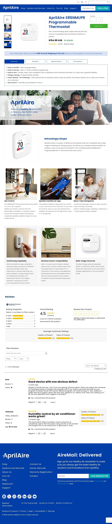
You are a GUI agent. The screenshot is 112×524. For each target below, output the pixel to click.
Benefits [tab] (35, 61)
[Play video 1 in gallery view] (7, 44)
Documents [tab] (78, 61)
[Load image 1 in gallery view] (7, 19)
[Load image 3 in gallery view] (7, 36)
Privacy (23, 511)
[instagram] (14, 496)
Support (73, 8)
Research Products (10, 511)
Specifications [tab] (56, 61)
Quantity (92, 16)
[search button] (108, 2)
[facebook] (4, 496)
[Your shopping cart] (82, 2)
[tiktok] (19, 496)
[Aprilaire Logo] (15, 456)
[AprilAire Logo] (10, 8)
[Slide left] (8, 13)
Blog (66, 8)
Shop (23, 8)
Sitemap (51, 511)
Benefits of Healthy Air (64, 503)
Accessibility (40, 511)
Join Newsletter (99, 476)
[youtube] (35, 496)
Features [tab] (14, 61)
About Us (51, 8)
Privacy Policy (98, 481)
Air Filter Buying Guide (29, 503)
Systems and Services (36, 8)
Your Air (59, 8)
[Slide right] (8, 51)
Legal (31, 511)
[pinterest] (29, 496)
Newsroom (7, 483)
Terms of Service (63, 484)
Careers (34, 476)
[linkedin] (24, 496)
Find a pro (102, 8)
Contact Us (35, 464)
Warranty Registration (41, 472)
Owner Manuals (38, 468)
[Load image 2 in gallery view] (7, 28)
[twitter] (9, 496)
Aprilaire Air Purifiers (46, 503)
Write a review (69, 44)
